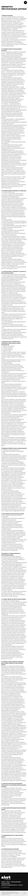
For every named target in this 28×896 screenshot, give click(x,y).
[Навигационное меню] (25, 2)
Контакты (20, 885)
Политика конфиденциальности (9, 885)
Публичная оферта (5, 883)
